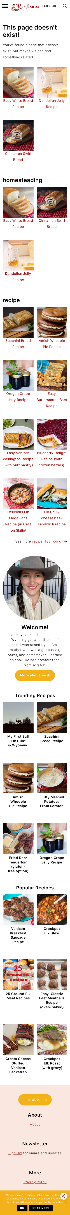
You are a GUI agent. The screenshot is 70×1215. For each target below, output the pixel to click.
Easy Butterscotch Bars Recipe (52, 400)
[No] (65, 1203)
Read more (41, 1208)
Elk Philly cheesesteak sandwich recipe (52, 518)
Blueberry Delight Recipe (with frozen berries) (52, 459)
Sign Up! (15, 1153)
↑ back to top (35, 1100)
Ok (22, 1208)
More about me (33, 675)
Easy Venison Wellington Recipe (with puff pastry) (18, 459)
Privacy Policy (35, 1182)
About (35, 1124)
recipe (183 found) (47, 541)
